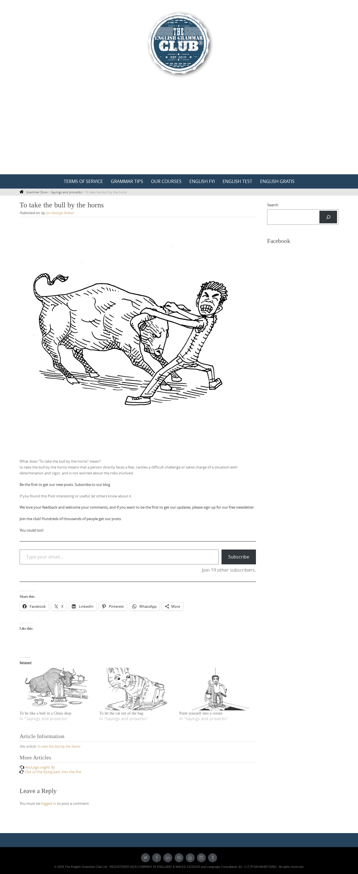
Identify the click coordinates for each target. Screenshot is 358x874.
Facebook (278, 241)
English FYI (202, 181)
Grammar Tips (127, 181)
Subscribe (238, 557)
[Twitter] (145, 857)
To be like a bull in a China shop (45, 713)
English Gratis (277, 181)
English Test (237, 181)
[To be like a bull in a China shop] (57, 689)
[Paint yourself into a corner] (216, 689)
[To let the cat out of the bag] (136, 689)
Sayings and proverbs (66, 192)
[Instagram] (201, 857)
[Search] (328, 217)
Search (272, 204)
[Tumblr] (212, 857)
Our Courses (166, 181)
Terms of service (83, 181)
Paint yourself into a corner (201, 713)
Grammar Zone (37, 192)
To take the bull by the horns (58, 746)
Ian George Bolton (60, 212)
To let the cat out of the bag (121, 713)
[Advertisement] (179, 132)
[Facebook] (156, 857)
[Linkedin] (167, 857)
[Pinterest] (179, 857)
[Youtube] (190, 857)
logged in (48, 803)
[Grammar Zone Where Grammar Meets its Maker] (179, 44)
